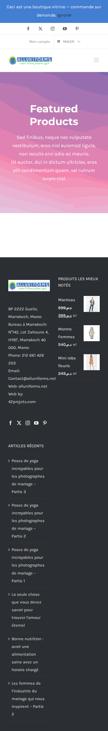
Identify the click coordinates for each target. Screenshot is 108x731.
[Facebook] (10, 423)
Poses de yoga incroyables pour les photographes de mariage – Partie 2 (28, 521)
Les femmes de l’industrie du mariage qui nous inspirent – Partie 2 (28, 699)
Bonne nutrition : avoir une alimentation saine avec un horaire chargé (27, 654)
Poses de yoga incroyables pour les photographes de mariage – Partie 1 (28, 565)
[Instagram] (27, 423)
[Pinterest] (45, 423)
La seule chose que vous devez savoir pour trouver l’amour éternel (26, 610)
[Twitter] (19, 423)
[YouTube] (36, 423)
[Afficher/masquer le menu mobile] (97, 60)
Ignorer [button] (64, 15)
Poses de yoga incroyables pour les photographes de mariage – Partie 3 (28, 476)
